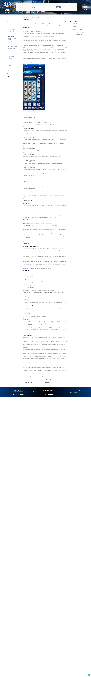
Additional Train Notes (76, 31)
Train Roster (74, 26)
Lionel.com (16, 389)
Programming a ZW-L (80, 32)
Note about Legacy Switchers (77, 29)
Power (85, 9)
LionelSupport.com (18, 391)
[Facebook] (14, 394)
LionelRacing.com (47, 389)
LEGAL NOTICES (75, 391)
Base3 (85, 4)
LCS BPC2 (26, 284)
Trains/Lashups (74, 23)
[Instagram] (23, 394)
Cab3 (86, 6)
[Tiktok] (21, 394)
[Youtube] (18, 394)
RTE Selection (47, 382)
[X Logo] (16, 394)
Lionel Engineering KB (29, 17)
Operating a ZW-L (80, 34)
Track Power (74, 34)
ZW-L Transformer (28, 279)
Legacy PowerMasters (28, 275)
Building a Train (74, 24)
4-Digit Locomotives (29, 382)
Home (24, 17)
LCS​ (86, 8)
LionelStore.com (17, 390)
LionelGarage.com (47, 390)
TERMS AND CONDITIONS (74, 392)
